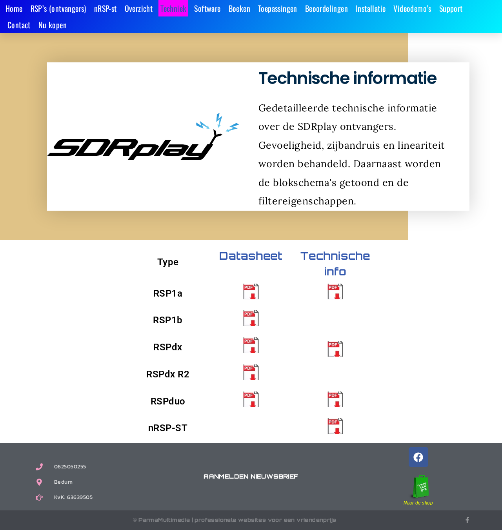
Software (207, 8)
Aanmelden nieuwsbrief (251, 476)
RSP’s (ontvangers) (58, 8)
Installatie (371, 8)
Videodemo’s (412, 8)
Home (14, 8)
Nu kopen (52, 25)
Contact (19, 25)
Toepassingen (277, 8)
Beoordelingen (326, 8)
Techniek (173, 8)
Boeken (239, 8)
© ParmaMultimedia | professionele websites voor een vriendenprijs (234, 520)
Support (451, 8)
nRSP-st (105, 8)
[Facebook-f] (467, 520)
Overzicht (139, 8)
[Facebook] (418, 457)
